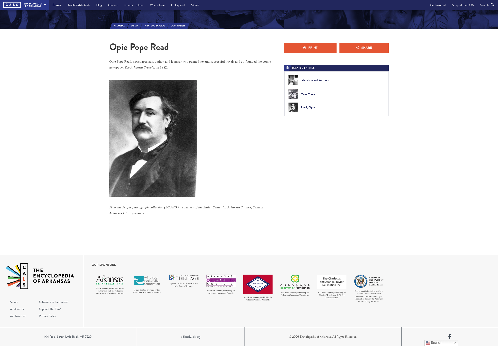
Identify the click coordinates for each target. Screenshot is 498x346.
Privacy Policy (47, 316)
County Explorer (134, 5)
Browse (57, 5)
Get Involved (438, 5)
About (195, 5)
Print (313, 47)
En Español (178, 5)
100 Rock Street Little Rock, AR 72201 (68, 336)
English (436, 342)
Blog (99, 5)
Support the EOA (463, 5)
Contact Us (17, 308)
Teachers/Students (79, 5)
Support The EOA (50, 308)
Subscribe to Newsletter (53, 301)
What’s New (157, 5)
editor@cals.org (190, 336)
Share (366, 47)
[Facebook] (450, 337)
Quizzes (112, 5)
